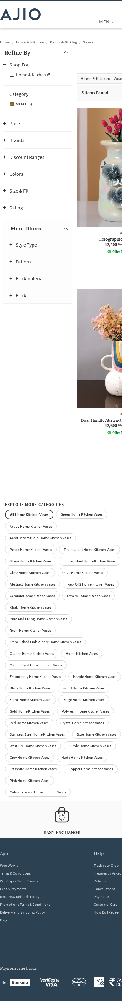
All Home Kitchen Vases (29, 514)
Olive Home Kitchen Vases (82, 572)
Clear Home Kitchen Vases (30, 572)
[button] (37, 52)
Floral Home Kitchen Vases (30, 699)
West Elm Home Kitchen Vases (33, 745)
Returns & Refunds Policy (20, 896)
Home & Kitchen (30, 42)
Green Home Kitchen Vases (82, 514)
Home (5, 42)
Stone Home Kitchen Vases (31, 561)
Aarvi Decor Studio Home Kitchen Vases (40, 538)
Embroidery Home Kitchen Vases (35, 676)
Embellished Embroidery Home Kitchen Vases (45, 642)
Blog (3, 920)
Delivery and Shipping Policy (22, 912)
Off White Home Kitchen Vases (33, 769)
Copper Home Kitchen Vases (91, 769)
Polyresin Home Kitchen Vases (85, 711)
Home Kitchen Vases (82, 653)
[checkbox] (37, 74)
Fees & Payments (13, 888)
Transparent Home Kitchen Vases (89, 549)
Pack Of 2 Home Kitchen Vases (90, 584)
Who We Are (9, 865)
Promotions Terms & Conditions (25, 904)
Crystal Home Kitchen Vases (82, 722)
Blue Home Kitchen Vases (96, 734)
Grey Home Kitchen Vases (29, 757)
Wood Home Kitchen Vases (83, 688)
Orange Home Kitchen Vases (32, 653)
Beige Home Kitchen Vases (83, 699)
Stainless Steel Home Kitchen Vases (37, 734)
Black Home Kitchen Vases (30, 688)
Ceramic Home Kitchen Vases (32, 595)
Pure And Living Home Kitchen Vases (38, 618)
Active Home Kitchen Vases (31, 526)
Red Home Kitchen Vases (29, 722)
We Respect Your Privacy (19, 881)
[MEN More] (113, 21)
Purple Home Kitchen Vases (89, 745)
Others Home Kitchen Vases (88, 595)
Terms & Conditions (15, 873)
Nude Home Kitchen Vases (82, 757)
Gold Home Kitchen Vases (30, 711)
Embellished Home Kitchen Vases (90, 561)
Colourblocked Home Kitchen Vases (38, 792)
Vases (88, 42)
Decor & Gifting (63, 42)
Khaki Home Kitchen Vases (30, 607)
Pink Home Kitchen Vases (29, 780)
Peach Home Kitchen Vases (31, 549)
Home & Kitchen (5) (34, 74)
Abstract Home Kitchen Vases (32, 584)
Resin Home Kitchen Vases (30, 630)
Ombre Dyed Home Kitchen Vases (36, 665)
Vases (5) (24, 104)
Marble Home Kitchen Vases (94, 676)
